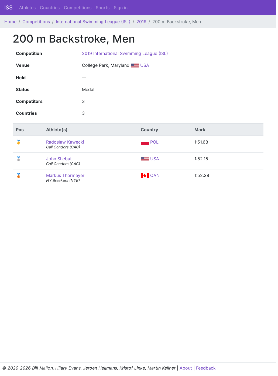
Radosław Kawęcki (65, 142)
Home (10, 21)
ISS (8, 7)
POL (154, 142)
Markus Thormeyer (65, 175)
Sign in (121, 7)
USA (144, 65)
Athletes (27, 7)
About (186, 368)
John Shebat (59, 158)
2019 (141, 21)
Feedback (206, 368)
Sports (102, 7)
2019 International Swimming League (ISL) (125, 53)
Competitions (77, 7)
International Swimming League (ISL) (93, 21)
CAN (154, 175)
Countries (50, 7)
